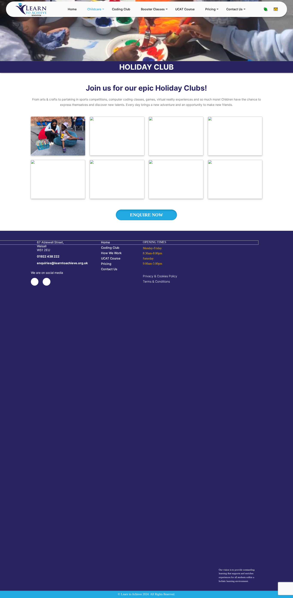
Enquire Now (146, 214)
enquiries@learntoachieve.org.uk (276, 9)
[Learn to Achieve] (31, 9)
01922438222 (265, 9)
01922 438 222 (48, 256)
